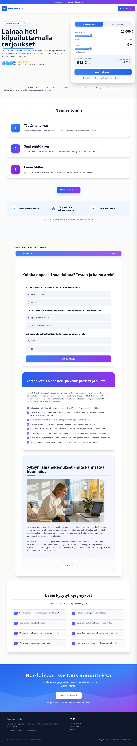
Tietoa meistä (75, 723)
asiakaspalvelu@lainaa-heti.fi (26, 731)
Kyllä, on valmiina (38, 294)
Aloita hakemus (67, 190)
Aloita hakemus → (103, 72)
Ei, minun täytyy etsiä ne (41, 326)
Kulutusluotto (90, 24)
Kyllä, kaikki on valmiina (40, 317)
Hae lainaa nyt (126, 8)
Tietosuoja (74, 726)
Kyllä (33, 341)
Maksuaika (78, 45)
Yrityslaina (118, 24)
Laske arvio (68, 359)
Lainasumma (79, 32)
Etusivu (17, 247)
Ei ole (33, 302)
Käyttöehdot (75, 730)
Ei (32, 349)
